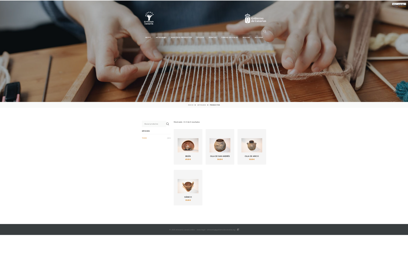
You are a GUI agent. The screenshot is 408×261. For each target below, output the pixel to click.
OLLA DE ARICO (252, 156)
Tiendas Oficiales (229, 37)
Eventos (213, 37)
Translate (402, 6)
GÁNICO (188, 197)
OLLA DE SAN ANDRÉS (220, 156)
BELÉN (188, 156)
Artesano (201, 105)
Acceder (259, 37)
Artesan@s (161, 37)
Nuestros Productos (181, 37)
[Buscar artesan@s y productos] (264, 31)
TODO (144, 138)
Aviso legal (201, 230)
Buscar (246, 37)
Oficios (200, 37)
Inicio (148, 37)
